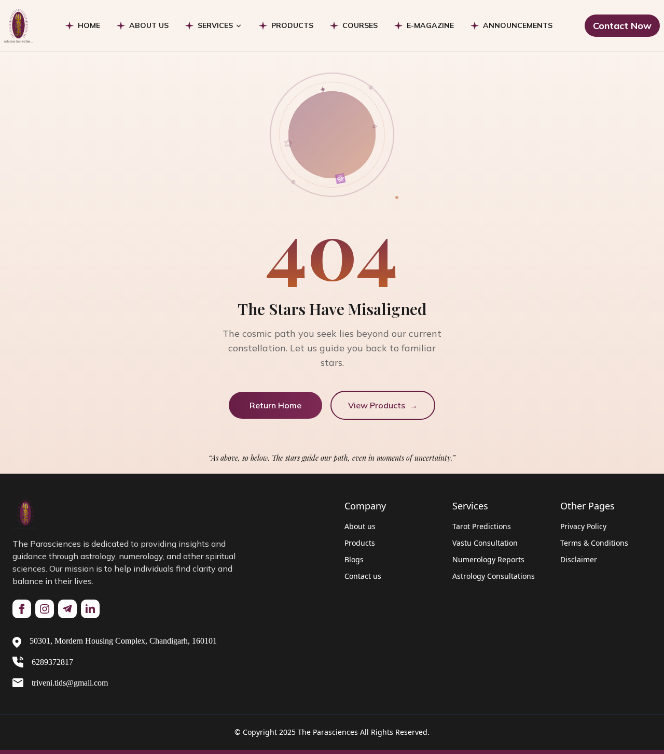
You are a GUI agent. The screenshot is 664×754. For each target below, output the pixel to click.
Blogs (354, 559)
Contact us (362, 576)
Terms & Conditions (594, 543)
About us (360, 526)
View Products (383, 405)
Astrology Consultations (493, 576)
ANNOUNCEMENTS (517, 25)
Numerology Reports (488, 559)
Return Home (275, 405)
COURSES (360, 25)
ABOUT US (149, 25)
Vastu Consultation (485, 543)
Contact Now (622, 26)
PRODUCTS (292, 25)
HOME (89, 25)
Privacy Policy (583, 526)
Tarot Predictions (481, 526)
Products (359, 543)
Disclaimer (578, 559)
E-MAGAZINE (430, 25)
